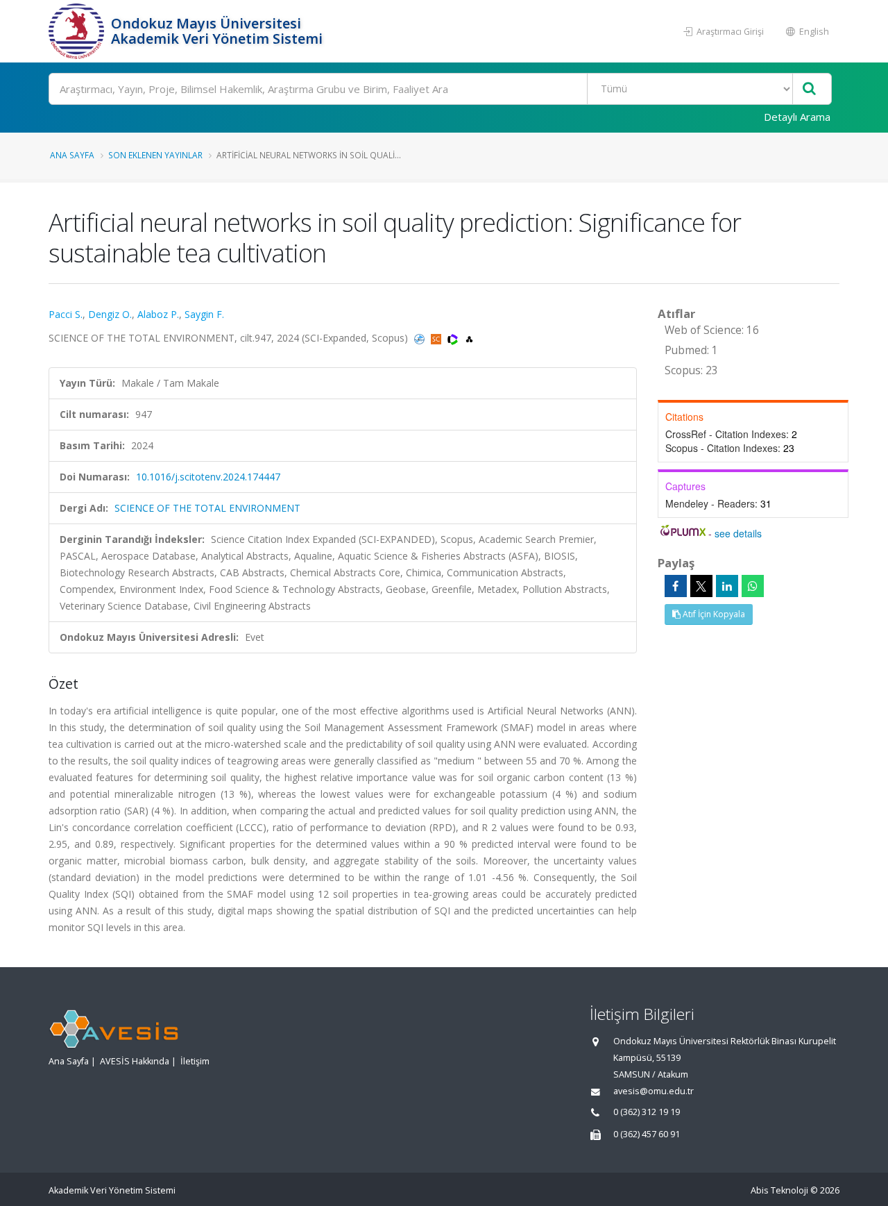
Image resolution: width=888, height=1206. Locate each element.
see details (738, 533)
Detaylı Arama (797, 117)
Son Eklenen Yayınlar (155, 154)
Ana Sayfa (72, 154)
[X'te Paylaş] (701, 586)
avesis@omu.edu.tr (653, 1091)
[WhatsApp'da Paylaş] (753, 586)
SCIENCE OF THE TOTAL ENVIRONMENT (207, 507)
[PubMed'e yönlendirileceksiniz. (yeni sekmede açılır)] (420, 337)
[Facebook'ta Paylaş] (676, 586)
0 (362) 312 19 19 (646, 1112)
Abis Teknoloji (779, 1190)
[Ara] (809, 89)
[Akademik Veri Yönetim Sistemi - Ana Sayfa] (78, 31)
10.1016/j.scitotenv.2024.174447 (208, 476)
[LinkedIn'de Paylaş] (727, 586)
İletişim (195, 1061)
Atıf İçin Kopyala (713, 614)
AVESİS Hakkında (134, 1061)
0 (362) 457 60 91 (646, 1134)
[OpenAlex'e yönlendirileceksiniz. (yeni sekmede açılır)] (469, 337)
